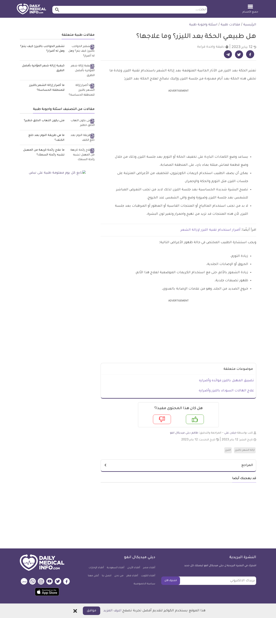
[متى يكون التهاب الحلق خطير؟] (81, 123)
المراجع (247, 465)
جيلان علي (230, 433)
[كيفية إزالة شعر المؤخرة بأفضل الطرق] (81, 71)
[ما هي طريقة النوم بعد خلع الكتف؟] (81, 138)
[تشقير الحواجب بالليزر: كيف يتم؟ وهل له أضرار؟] (81, 51)
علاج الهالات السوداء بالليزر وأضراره (226, 391)
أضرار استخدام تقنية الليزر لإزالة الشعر (210, 230)
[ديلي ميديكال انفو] (31, 9)
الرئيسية (249, 25)
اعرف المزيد (112, 611)
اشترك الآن (170, 580)
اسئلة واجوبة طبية (203, 25)
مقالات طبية (230, 25)
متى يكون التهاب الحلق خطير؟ (44, 120)
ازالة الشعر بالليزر (245, 450)
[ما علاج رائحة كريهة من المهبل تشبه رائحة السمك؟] (81, 155)
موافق (91, 611)
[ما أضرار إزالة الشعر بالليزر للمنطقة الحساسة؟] (81, 90)
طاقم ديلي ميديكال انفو (184, 433)
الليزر (228, 450)
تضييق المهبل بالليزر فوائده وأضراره (226, 380)
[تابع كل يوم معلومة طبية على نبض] (57, 173)
